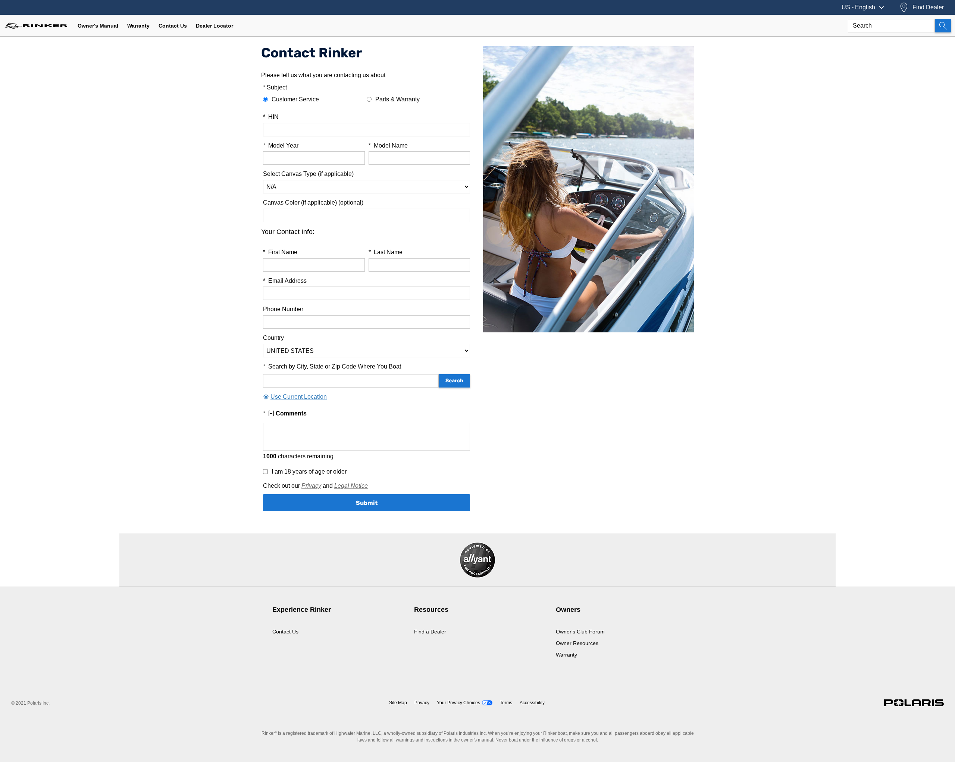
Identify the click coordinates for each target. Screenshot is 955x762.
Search (454, 380)
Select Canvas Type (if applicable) (308, 174)
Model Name (388, 145)
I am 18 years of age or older (309, 471)
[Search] (943, 25)
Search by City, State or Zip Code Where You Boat (332, 366)
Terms (506, 702)
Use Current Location (298, 396)
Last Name (386, 252)
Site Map (398, 702)
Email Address (285, 281)
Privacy (311, 486)
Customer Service (295, 99)
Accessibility (532, 702)
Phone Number (283, 309)
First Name (280, 252)
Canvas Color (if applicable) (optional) (313, 202)
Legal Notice (351, 486)
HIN (271, 117)
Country (273, 338)
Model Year (280, 145)
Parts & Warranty (397, 99)
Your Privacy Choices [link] (458, 702)
